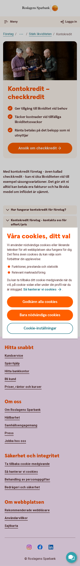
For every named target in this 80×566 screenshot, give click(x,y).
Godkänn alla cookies (40, 301)
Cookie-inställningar (40, 328)
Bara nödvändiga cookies (40, 315)
